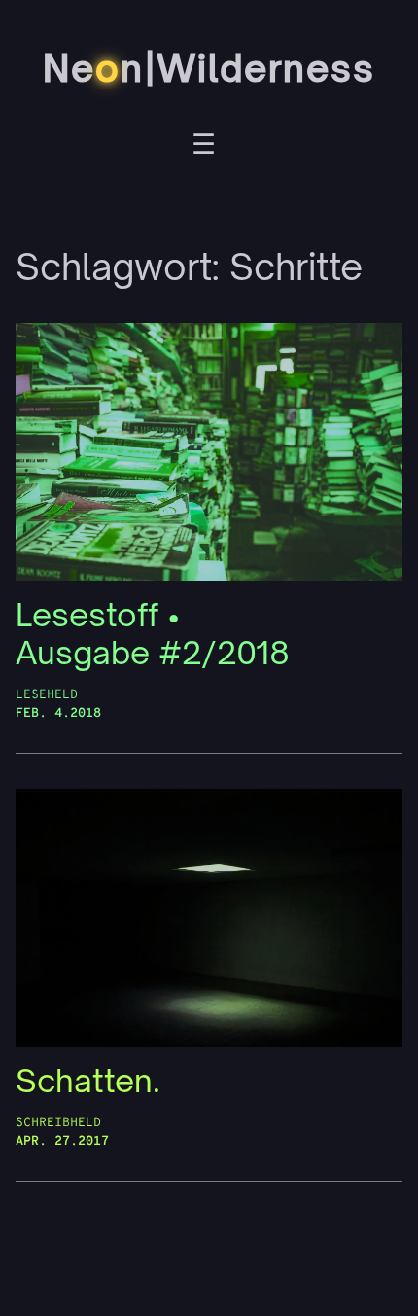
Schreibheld (58, 1123)
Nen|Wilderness (209, 69)
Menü (204, 146)
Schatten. (88, 1081)
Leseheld (47, 695)
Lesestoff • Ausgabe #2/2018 (153, 633)
